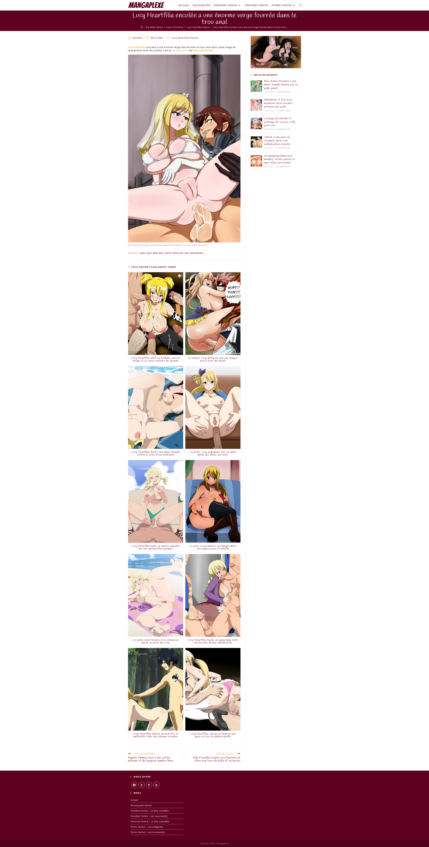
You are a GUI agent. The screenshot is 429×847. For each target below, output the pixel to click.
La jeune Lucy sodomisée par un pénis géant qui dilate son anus (213, 453)
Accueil (134, 799)
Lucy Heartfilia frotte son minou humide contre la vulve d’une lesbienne (155, 453)
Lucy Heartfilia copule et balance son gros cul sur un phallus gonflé (213, 735)
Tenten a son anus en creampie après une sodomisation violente (277, 140)
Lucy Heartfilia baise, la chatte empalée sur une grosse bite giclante (155, 547)
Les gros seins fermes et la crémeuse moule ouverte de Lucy (156, 641)
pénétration (196, 253)
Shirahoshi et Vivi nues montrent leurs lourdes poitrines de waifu (278, 103)
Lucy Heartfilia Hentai (185, 37)
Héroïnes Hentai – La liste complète (150, 821)
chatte (167, 253)
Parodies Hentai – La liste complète (150, 810)
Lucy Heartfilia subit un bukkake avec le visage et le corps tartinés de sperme (155, 359)
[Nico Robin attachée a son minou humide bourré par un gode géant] (256, 86)
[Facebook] (134, 785)
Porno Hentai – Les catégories (147, 826)
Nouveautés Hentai (141, 805)
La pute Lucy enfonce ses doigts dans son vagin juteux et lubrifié (213, 547)
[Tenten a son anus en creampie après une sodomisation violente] (256, 142)
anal (142, 253)
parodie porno (179, 50)
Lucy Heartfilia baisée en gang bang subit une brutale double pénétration (213, 641)
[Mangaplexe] (142, 27)
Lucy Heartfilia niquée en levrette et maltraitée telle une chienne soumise (155, 735)
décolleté (178, 253)
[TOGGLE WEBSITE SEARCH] (300, 5)
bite (161, 253)
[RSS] (156, 785)
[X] (141, 785)
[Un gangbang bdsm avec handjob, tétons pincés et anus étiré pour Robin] (256, 161)
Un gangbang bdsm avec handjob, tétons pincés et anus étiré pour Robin (279, 159)
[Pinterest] (149, 785)
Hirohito (137, 37)
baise (155, 253)
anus (149, 253)
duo (187, 253)
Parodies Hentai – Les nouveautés (149, 816)
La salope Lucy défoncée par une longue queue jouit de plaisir (213, 359)
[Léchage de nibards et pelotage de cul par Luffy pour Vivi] (256, 123)
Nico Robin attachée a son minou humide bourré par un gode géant (281, 84)
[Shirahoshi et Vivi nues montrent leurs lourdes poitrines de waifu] (256, 105)
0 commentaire (283, 92)
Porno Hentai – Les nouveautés (148, 832)
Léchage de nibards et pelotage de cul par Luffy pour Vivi (279, 122)
